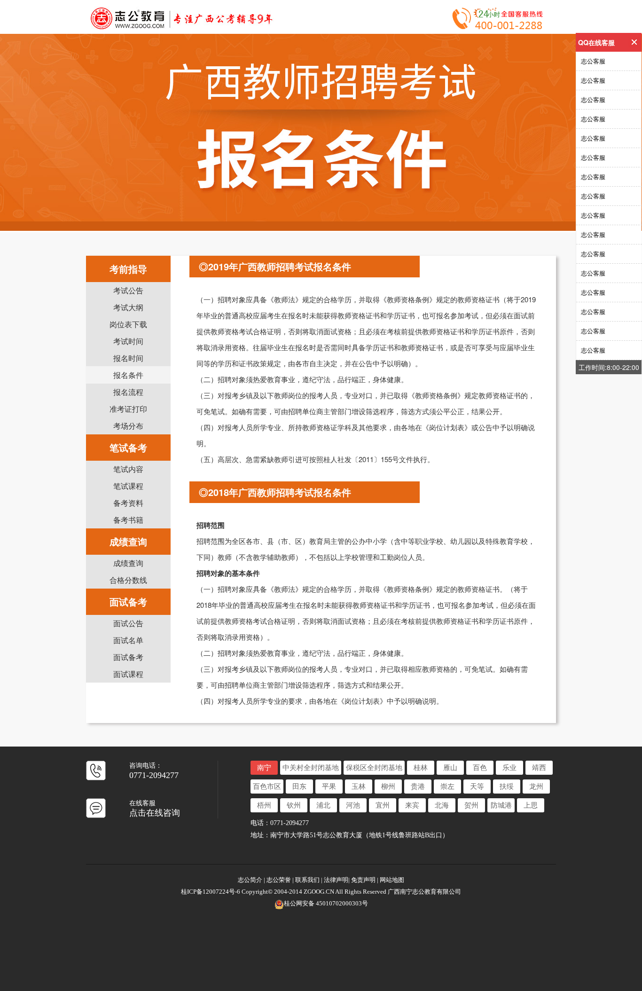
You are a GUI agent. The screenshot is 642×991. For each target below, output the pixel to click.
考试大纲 (128, 307)
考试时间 (128, 341)
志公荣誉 (278, 879)
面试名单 (128, 640)
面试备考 (128, 657)
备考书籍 (128, 519)
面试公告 (128, 623)
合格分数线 (128, 579)
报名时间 (128, 358)
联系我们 (307, 879)
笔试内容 (128, 469)
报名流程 (128, 391)
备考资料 (128, 502)
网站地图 (392, 879)
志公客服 (593, 60)
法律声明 (336, 879)
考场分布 (128, 425)
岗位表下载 (128, 324)
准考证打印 (128, 408)
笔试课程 (128, 485)
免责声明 (363, 879)
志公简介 (251, 879)
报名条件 (128, 375)
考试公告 (128, 290)
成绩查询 (128, 563)
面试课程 (128, 674)
